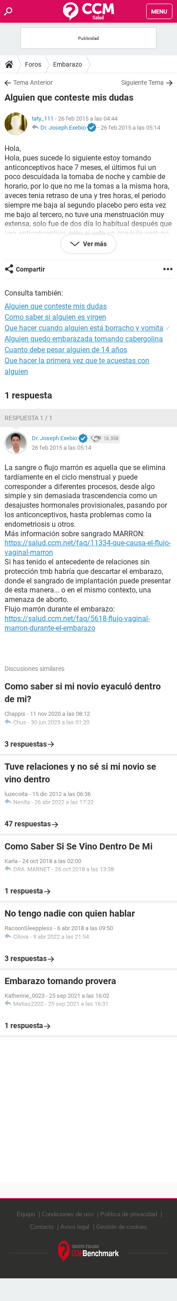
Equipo (26, 1214)
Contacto (42, 1226)
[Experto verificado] (91, 128)
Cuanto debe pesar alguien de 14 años (66, 349)
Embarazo (67, 64)
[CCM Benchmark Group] (88, 1252)
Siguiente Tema (142, 82)
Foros (33, 64)
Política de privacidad (128, 1214)
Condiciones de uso (67, 1214)
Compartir (30, 269)
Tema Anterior (33, 82)
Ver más (94, 244)
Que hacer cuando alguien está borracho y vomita (84, 328)
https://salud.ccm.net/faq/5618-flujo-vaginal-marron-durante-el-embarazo (77, 623)
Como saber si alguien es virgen (55, 317)
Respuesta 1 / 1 (29, 418)
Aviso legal (74, 1226)
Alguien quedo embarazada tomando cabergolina (84, 339)
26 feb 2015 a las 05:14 (130, 127)
